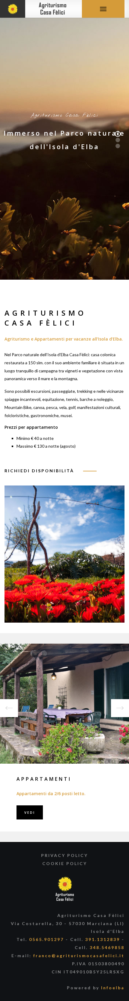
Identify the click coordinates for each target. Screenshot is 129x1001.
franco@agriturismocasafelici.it (78, 955)
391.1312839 (102, 939)
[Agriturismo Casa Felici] (38, 8)
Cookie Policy (64, 863)
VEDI (29, 812)
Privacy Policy (64, 855)
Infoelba (112, 987)
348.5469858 (107, 947)
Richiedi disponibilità (39, 470)
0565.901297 (46, 939)
